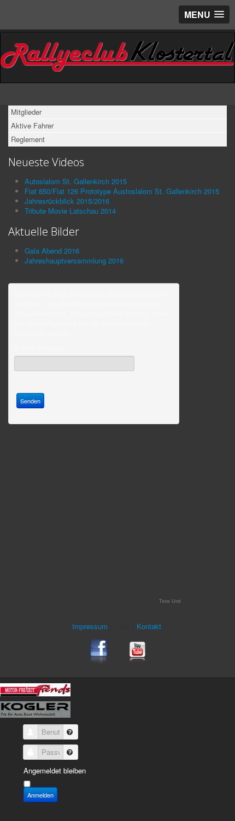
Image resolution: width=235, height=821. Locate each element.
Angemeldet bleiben (55, 770)
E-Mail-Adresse (41, 348)
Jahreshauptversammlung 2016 (74, 260)
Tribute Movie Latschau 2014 (70, 211)
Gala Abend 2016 (52, 250)
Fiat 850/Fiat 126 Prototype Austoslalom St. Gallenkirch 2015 (122, 191)
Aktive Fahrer (32, 125)
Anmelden (40, 794)
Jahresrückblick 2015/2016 (67, 201)
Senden (30, 400)
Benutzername (66, 728)
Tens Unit (170, 601)
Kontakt (150, 626)
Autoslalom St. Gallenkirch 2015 (76, 181)
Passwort (66, 748)
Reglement (28, 139)
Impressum (91, 626)
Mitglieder (26, 112)
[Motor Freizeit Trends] (35, 688)
